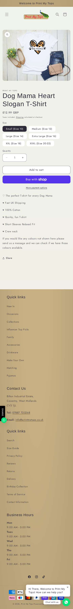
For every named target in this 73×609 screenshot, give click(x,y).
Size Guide (13, 448)
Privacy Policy (14, 456)
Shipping (20, 117)
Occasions (12, 314)
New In (11, 306)
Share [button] (9, 258)
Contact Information (17, 502)
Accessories (13, 344)
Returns (11, 471)
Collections (13, 321)
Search (10, 440)
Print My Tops (27, 604)
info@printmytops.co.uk (29, 420)
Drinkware (12, 352)
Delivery (11, 479)
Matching (12, 368)
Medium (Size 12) (42, 129)
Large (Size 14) (14, 136)
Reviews (11, 463)
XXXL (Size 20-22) (40, 143)
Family (10, 337)
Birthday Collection (17, 486)
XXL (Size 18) (13, 143)
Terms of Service (16, 494)
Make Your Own (15, 360)
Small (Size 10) (14, 129)
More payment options (36, 187)
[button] (7, 14)
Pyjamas (11, 375)
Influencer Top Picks (18, 329)
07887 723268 (21, 413)
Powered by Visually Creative (47, 604)
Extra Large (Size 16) (44, 136)
